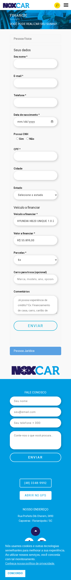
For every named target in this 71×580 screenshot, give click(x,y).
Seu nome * (20, 56)
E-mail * (18, 76)
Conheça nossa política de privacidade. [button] (30, 563)
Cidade (18, 168)
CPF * (17, 149)
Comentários (22, 291)
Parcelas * (20, 252)
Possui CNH (21, 134)
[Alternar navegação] (66, 5)
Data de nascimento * (27, 114)
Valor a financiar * (24, 233)
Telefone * (20, 95)
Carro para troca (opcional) (30, 272)
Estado (18, 187)
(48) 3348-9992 (35, 483)
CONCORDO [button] (15, 573)
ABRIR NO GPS (35, 495)
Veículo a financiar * (26, 214)
